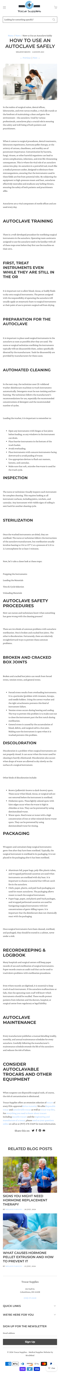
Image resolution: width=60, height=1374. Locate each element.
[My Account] (4, 7)
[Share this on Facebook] (36, 1130)
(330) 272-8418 (30, 1298)
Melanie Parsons (14, 1209)
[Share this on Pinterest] (40, 1130)
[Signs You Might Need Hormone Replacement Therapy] (30, 1175)
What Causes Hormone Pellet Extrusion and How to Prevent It (28, 1257)
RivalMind (30, 1355)
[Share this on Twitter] (33, 1130)
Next (36, 57)
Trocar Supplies (20, 1352)
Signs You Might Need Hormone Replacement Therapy (25, 1200)
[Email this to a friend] (43, 1130)
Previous (25, 57)
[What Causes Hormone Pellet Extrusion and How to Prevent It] (30, 1231)
